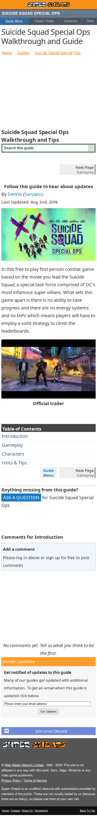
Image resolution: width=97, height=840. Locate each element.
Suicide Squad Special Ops (58, 52)
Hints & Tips (14, 463)
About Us (27, 810)
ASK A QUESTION (21, 497)
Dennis (15, 194)
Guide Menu (14, 21)
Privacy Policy (11, 780)
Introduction (15, 436)
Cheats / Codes (44, 21)
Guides (23, 52)
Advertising (41, 810)
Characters (13, 454)
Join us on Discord (51, 731)
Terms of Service (35, 780)
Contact (15, 810)
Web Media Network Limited (24, 765)
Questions (70, 21)
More (90, 21)
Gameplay (85, 170)
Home (6, 52)
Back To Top (87, 810)
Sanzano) (34, 194)
